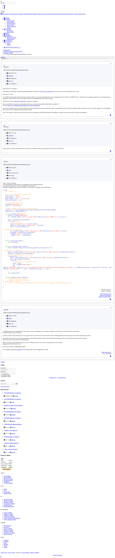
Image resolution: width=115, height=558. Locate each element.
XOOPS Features (11, 23)
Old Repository (10, 39)
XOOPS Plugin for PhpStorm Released (13, 424)
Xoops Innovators (8, 480)
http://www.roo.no (106, 352)
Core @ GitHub (8, 512)
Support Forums (8, 505)
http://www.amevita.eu (105, 295)
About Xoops (7, 476)
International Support (57, 14)
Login (8, 43)
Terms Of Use (10, 25)
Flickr (5, 543)
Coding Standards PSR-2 (10, 519)
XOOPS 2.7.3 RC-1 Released (10, 430)
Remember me (6, 374)
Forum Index (5, 14)
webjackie (10, 75)
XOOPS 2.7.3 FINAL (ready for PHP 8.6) (13, 405)
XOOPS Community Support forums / (13, 51)
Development (48, 14)
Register (9, 44)
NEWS (7, 33)
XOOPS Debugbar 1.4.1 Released (11, 436)
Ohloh (5, 546)
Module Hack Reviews (68, 14)
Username (3, 368)
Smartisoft (19, 349)
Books (5, 489)
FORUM (7, 29)
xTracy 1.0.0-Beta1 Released (10, 449)
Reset (9, 376)
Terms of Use (4, 552)
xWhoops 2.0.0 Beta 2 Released (11, 443)
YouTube (6, 544)
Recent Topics (10, 32)
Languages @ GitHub (9, 503)
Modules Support (32, 14)
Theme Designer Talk (80, 14)
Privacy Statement (11, 26)
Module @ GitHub (11, 37)
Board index (7, 50)
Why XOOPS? (10, 22)
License (9, 28)
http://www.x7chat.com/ (20, 101)
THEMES (7, 35)
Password (3, 371)
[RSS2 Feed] (34, 552)
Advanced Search (5, 386)
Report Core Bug (8, 534)
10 (12, 81)
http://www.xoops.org (46, 91)
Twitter (5, 547)
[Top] (110, 115)
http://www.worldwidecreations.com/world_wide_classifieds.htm (24, 105)
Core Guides (7, 492)
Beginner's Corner (8, 53)
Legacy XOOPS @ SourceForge (12, 518)
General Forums (13, 14)
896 (13, 175)
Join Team (6, 527)
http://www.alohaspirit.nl (105, 296)
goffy (13, 402)
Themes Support (41, 14)
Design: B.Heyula (57, 555)
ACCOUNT (8, 42)
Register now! (52, 377)
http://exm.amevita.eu (105, 294)
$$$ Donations (7, 525)
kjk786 (10, 318)
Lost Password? (62, 377)
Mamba (16, 396)
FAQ (5, 490)
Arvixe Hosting (25, 552)
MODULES (8, 36)
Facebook (6, 540)
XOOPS (7, 19)
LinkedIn (6, 541)
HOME (7, 18)
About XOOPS (11, 21)
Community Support (23, 14)
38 (12, 323)
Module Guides (7, 493)
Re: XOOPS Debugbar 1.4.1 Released (12, 393)
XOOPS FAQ (8, 40)
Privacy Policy (11, 552)
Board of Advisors (8, 478)
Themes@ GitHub (8, 502)
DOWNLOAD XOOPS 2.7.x (12, 47)
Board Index (10, 30)
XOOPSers (6, 481)
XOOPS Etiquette (8, 483)
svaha (9, 170)
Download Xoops (8, 499)
